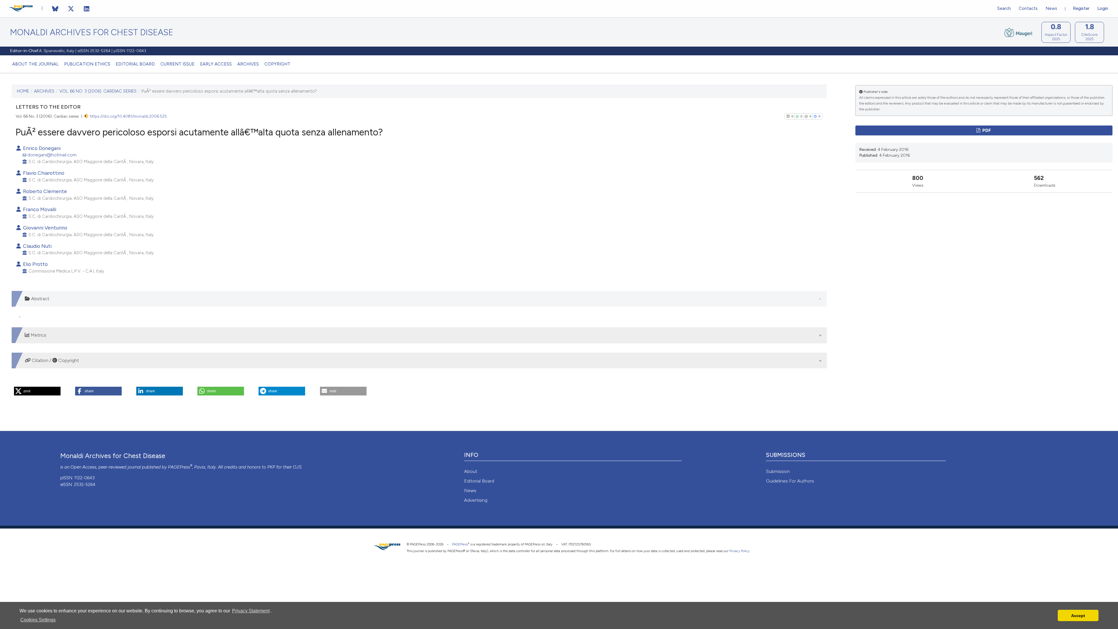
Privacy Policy (739, 551)
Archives (248, 64)
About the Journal (35, 64)
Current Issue (177, 64)
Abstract (39, 298)
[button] (37, 391)
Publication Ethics (87, 64)
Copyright (277, 64)
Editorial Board (135, 64)
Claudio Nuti (37, 246)
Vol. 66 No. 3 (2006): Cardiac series (98, 91)
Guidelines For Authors (790, 481)
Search (1004, 8)
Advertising (475, 500)
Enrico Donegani (41, 148)
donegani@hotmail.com (52, 155)
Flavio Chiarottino (43, 173)
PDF (986, 130)
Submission (778, 471)
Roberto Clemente (44, 191)
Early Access (216, 64)
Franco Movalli (39, 209)
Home (23, 91)
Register (1081, 8)
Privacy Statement (251, 610)
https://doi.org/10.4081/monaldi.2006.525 (128, 116)
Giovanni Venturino (44, 228)
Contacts (1028, 8)
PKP (271, 467)
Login (1102, 8)
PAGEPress (179, 467)
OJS (297, 467)
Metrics (37, 335)
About (470, 471)
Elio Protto (35, 264)
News (1051, 8)
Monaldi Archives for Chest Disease (91, 32)
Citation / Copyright (55, 360)
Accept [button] (1078, 615)
